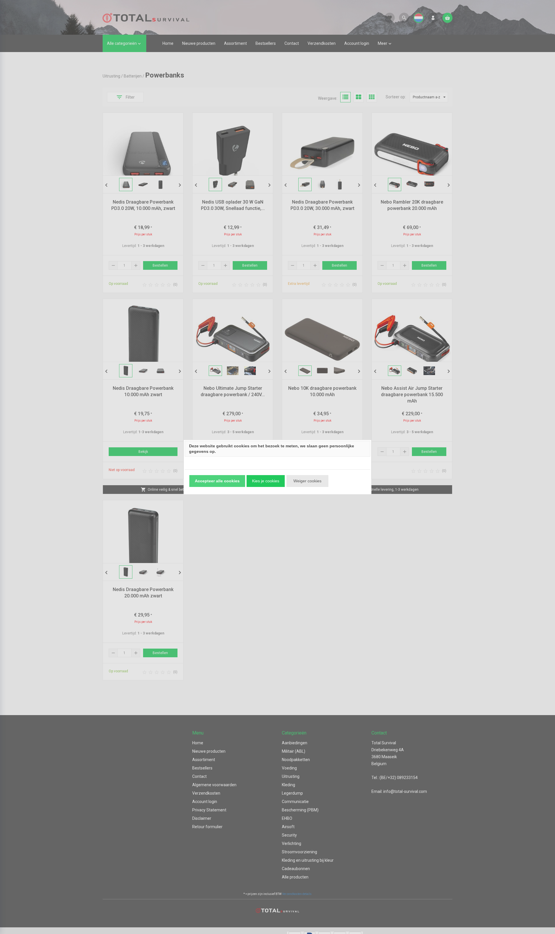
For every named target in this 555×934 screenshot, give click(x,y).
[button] (217, 481)
